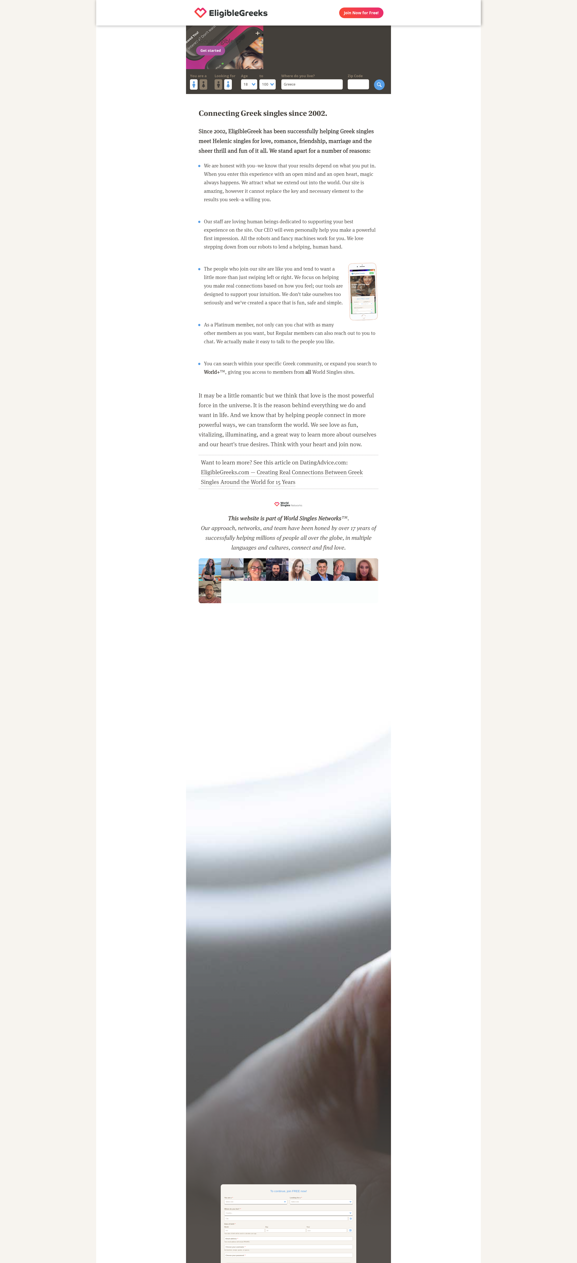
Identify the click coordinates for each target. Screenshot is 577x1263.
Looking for (225, 75)
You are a (198, 75)
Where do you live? (298, 75)
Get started (210, 50)
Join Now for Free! (361, 12)
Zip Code (355, 75)
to (261, 75)
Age (244, 75)
